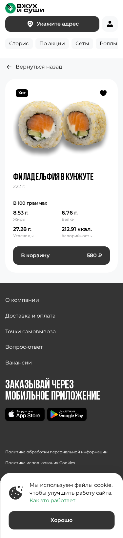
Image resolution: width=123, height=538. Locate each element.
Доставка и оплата (30, 316)
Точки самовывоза (30, 331)
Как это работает (52, 500)
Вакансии (18, 363)
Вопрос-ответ (24, 347)
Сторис (19, 43)
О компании (22, 300)
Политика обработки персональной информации (56, 451)
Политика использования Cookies (40, 462)
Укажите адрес (58, 24)
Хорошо (61, 520)
